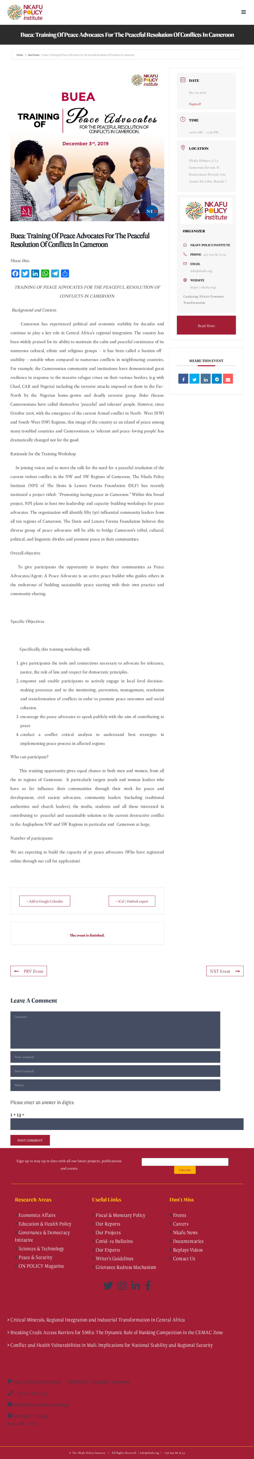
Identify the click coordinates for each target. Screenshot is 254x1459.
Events (179, 1215)
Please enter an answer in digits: (42, 1102)
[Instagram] (123, 1285)
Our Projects (108, 1232)
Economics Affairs (37, 1215)
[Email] (228, 379)
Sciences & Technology (41, 1248)
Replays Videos (187, 1250)
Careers (180, 1224)
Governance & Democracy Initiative (42, 1236)
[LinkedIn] (136, 1285)
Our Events (33, 54)
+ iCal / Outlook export (132, 901)
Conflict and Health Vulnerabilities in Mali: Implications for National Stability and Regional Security (111, 1345)
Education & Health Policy (44, 1224)
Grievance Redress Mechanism (126, 1267)
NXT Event (220, 971)
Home (20, 54)
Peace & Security (35, 1257)
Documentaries (187, 1241)
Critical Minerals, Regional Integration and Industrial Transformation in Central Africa (97, 1320)
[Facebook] (147, 1285)
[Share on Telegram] (217, 379)
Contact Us (183, 1258)
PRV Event (33, 971)
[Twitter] (109, 1285)
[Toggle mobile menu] (244, 12)
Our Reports (107, 1224)
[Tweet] (194, 379)
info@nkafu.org (201, 271)
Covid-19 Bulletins (114, 1241)
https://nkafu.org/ (203, 287)
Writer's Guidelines (114, 1258)
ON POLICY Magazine (41, 1266)
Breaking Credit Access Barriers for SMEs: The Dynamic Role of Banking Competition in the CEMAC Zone (116, 1332)
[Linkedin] (206, 379)
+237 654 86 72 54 (214, 254)
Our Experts (107, 1250)
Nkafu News (185, 1232)
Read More (206, 325)
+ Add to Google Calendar (45, 901)
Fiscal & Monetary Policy (120, 1215)
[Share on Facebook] (183, 379)
